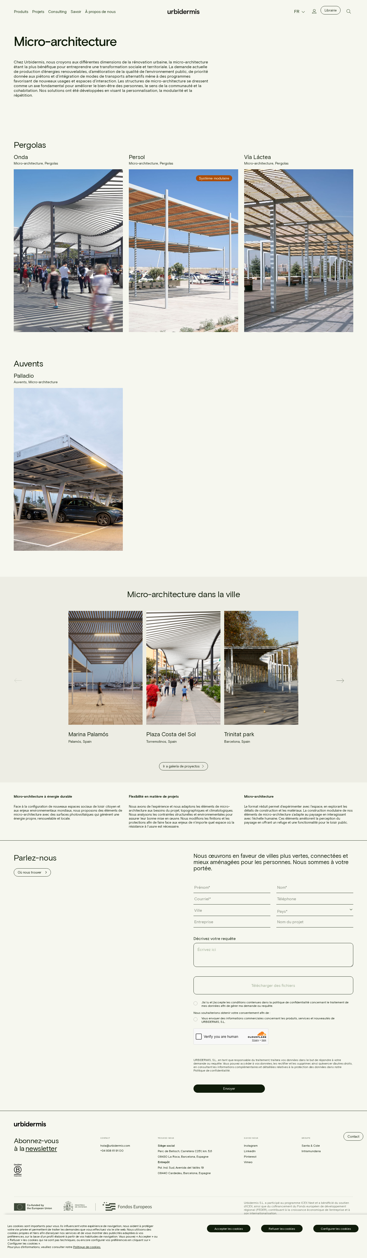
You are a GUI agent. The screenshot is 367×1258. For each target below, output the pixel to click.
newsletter (41, 1148)
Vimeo (248, 1161)
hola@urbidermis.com (115, 1145)
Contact (353, 1136)
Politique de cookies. (87, 1247)
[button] (22, 680)
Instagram (251, 1145)
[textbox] (285, 911)
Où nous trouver (29, 872)
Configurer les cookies (336, 1228)
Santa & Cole (311, 1145)
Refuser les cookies (282, 1228)
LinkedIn (250, 1150)
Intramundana (311, 1150)
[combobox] (314, 911)
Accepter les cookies (228, 1228)
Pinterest (250, 1156)
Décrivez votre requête (214, 938)
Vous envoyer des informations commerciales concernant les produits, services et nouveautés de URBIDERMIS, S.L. (268, 1019)
